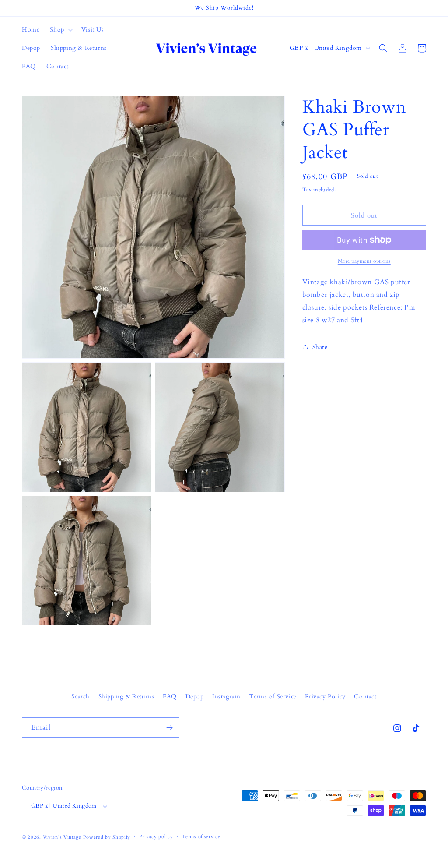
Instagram (226, 696)
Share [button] (320, 347)
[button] (60, 30)
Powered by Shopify (107, 837)
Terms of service (201, 836)
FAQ (170, 696)
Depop (195, 696)
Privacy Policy (325, 696)
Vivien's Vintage (62, 837)
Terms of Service (273, 696)
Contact (365, 696)
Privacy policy (156, 836)
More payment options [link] (364, 261)
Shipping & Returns (126, 696)
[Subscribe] (169, 727)
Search (80, 696)
